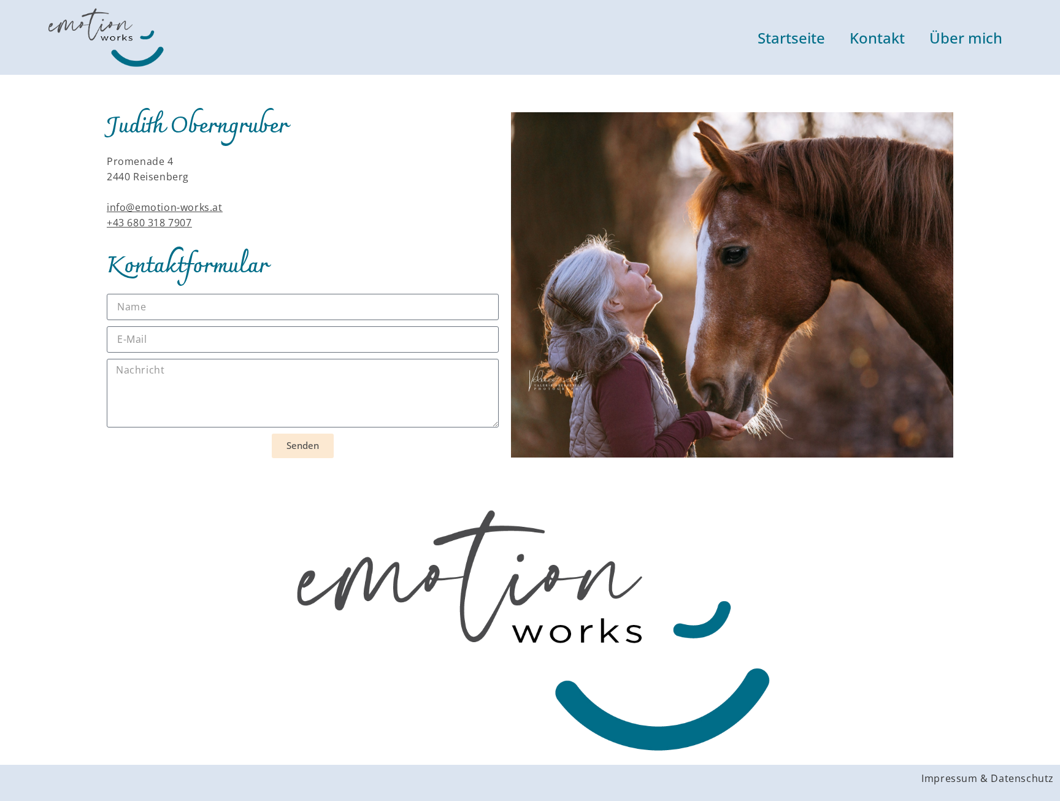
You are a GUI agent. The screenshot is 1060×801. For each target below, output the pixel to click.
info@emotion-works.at (165, 207)
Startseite (791, 37)
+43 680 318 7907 (149, 222)
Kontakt (877, 37)
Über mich (965, 37)
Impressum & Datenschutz (987, 778)
